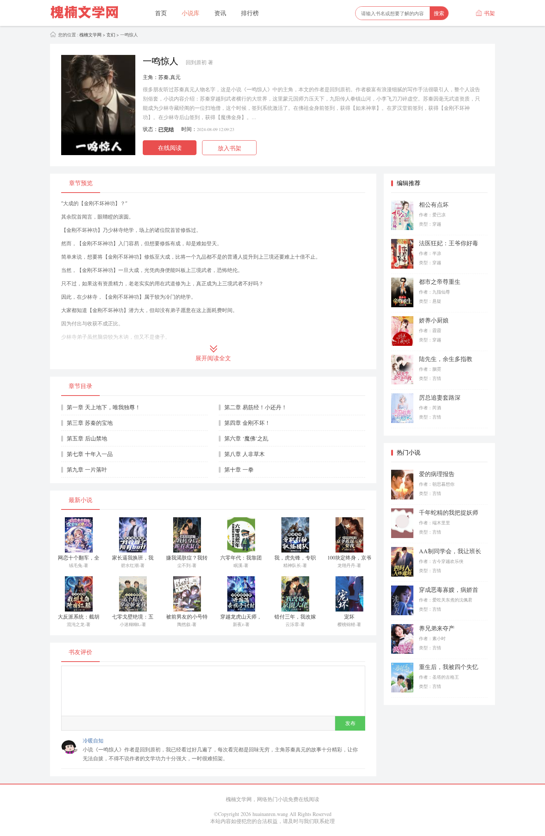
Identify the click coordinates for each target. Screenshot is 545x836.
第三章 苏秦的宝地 (90, 422)
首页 (161, 13)
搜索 (439, 13)
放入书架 (229, 148)
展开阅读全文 (213, 358)
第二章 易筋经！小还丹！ (255, 407)
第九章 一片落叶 (87, 469)
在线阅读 (170, 147)
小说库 (190, 13)
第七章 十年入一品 (90, 454)
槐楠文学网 (90, 34)
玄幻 (110, 34)
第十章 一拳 (239, 469)
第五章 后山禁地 (87, 438)
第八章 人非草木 (244, 454)
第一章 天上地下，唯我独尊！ (104, 407)
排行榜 (250, 13)
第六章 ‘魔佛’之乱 (246, 438)
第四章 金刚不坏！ (247, 422)
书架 (485, 13)
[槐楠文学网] (87, 13)
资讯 (220, 13)
